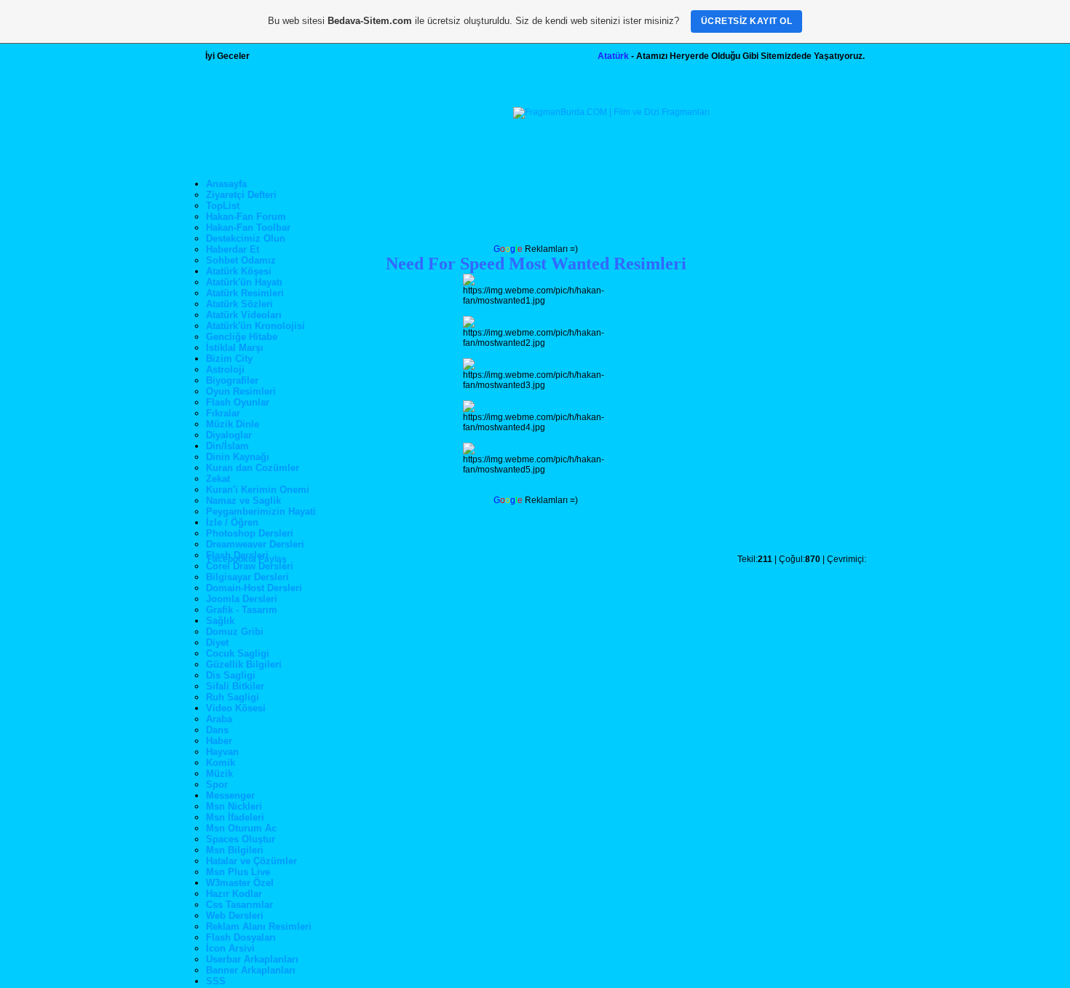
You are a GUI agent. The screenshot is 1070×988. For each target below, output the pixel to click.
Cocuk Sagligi (237, 653)
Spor (217, 784)
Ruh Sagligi (232, 697)
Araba (219, 719)
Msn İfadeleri (235, 817)
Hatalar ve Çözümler (251, 860)
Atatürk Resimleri (245, 293)
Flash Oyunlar (237, 402)
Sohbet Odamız (241, 260)
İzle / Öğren (232, 522)
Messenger (230, 795)
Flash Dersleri (237, 555)
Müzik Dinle (232, 424)
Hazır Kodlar (234, 893)
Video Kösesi (236, 708)
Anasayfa (226, 183)
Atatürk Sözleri (239, 304)
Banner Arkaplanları (251, 970)
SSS (216, 981)
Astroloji (225, 369)
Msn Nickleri (234, 806)
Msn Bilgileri (234, 850)
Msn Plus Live (238, 871)
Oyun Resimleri (241, 391)
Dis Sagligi (230, 675)
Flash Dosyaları (241, 937)
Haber (219, 740)
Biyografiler (232, 380)
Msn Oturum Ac (241, 828)
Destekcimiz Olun (245, 238)
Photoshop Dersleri (249, 533)
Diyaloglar (229, 435)
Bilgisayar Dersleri (247, 577)
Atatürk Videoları (244, 314)
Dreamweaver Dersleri (255, 544)
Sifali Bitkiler (235, 686)
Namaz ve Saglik (243, 500)
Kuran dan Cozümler (252, 467)
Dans (217, 729)
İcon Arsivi (230, 948)
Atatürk (613, 56)
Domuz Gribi (234, 631)
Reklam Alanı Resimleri (259, 926)
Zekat (218, 478)
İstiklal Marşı (234, 347)
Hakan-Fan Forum (246, 216)
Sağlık (220, 620)
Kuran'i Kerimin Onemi (257, 489)
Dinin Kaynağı (237, 456)
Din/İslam (227, 445)
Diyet (217, 642)
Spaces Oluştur (240, 839)
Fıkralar (223, 413)
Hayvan (222, 751)
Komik (220, 762)
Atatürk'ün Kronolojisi (255, 325)
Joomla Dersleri (241, 598)
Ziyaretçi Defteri (241, 194)
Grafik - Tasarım (241, 609)
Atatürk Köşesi (239, 271)
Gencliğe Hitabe (241, 336)
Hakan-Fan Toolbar (248, 227)
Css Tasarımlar (239, 904)
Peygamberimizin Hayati (261, 511)
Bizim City (229, 358)
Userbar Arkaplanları (252, 959)
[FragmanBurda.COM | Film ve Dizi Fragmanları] (611, 112)
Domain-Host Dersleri (254, 587)
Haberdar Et (232, 249)
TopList (222, 205)
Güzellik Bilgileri (244, 664)
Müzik (219, 773)
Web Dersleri (234, 915)
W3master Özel (240, 882)
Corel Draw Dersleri (249, 566)
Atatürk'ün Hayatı (244, 282)
